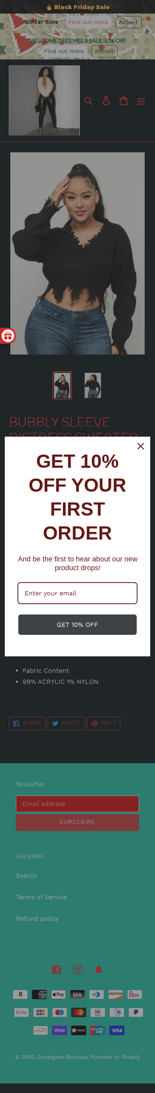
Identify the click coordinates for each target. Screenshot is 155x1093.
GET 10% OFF (77, 624)
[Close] (140, 446)
